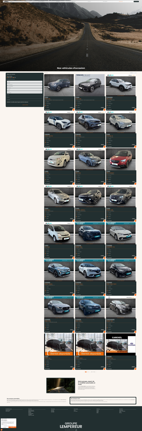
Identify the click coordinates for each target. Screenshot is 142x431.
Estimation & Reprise (41, 1)
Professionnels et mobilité (31, 415)
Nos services (73, 1)
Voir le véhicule (47, 109)
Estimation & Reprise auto (31, 410)
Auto (11, 1)
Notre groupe (52, 410)
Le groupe (89, 1)
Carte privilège (30, 414)
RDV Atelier (57, 1)
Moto (25, 1)
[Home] (6, 1)
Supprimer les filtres (25, 104)
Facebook (98, 410)
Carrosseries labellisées (30, 413)
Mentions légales (121, 410)
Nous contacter (136, 1)
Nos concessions (105, 1)
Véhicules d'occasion (8, 410)
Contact (75, 410)
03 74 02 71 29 (121, 1)
